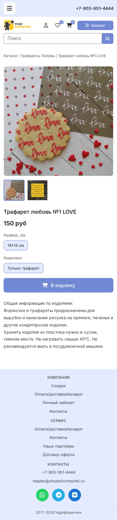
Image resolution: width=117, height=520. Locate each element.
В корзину (63, 285)
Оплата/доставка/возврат (58, 394)
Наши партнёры (58, 446)
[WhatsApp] (42, 495)
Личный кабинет (58, 402)
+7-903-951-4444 (94, 8)
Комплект (13, 257)
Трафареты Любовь (38, 56)
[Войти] (47, 25)
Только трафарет (24, 268)
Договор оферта (58, 454)
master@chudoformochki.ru (59, 481)
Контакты (59, 411)
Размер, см (14, 235)
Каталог (98, 25)
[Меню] (10, 8)
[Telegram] (58, 495)
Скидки (58, 385)
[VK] (74, 495)
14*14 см (16, 245)
